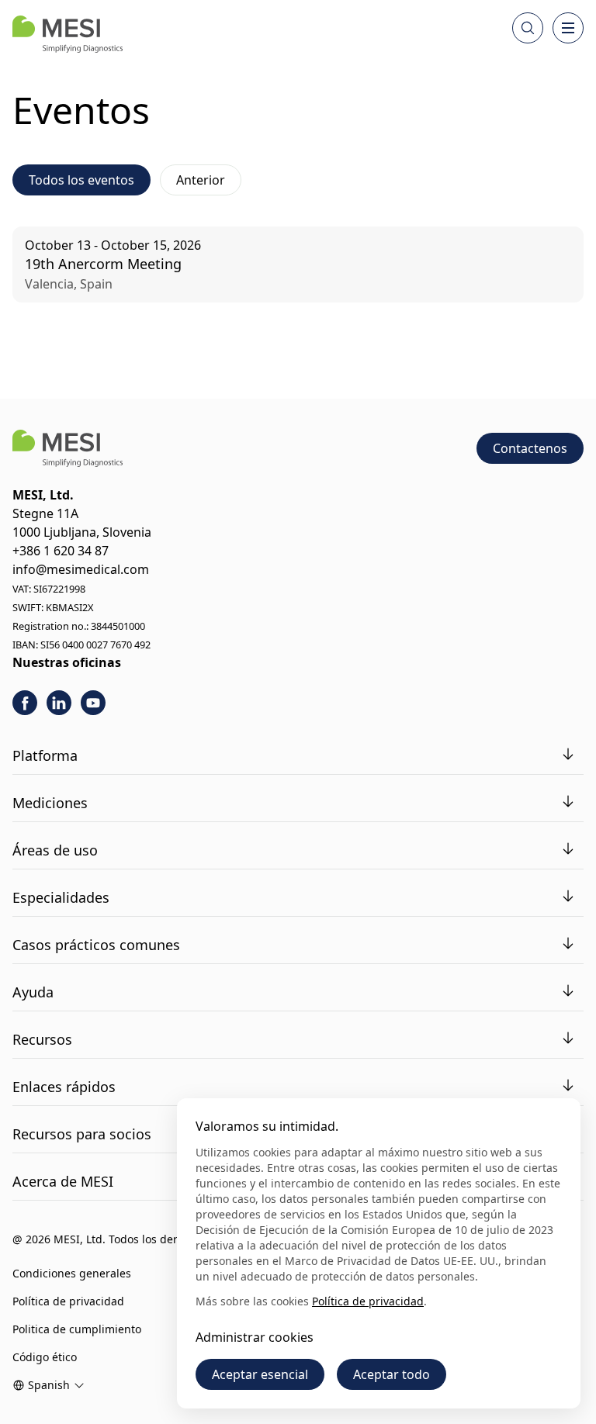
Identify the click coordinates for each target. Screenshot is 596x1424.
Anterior (200, 179)
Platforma (45, 755)
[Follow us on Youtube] (93, 702)
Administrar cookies (255, 1337)
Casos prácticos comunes (96, 944)
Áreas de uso (55, 850)
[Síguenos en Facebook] (24, 702)
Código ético (44, 1357)
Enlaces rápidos (64, 1086)
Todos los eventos (81, 179)
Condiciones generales (71, 1273)
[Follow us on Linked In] (59, 702)
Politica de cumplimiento (76, 1329)
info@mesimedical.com (80, 569)
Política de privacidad (68, 1301)
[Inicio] (67, 34)
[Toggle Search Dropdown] (527, 27)
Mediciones (50, 802)
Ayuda (33, 992)
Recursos (42, 1039)
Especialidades (60, 897)
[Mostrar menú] (568, 27)
